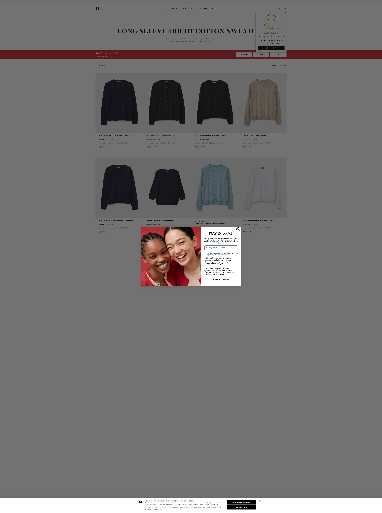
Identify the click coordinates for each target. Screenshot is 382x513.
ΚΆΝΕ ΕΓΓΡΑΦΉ (221, 279)
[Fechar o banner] (260, 500)
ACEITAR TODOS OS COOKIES (241, 502)
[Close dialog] (238, 229)
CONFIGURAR (240, 507)
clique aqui (159, 509)
